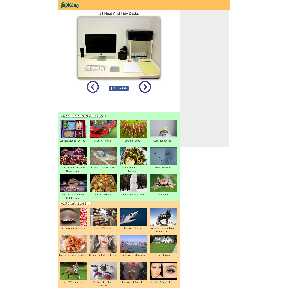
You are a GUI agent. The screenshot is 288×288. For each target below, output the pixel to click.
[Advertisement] (119, 105)
